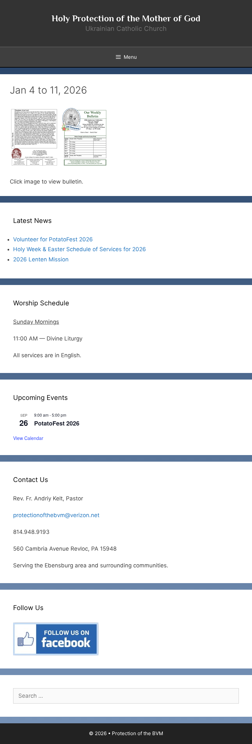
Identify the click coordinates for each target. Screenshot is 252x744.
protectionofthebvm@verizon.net (56, 515)
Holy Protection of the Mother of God (126, 18)
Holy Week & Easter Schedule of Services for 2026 (79, 249)
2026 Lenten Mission (41, 259)
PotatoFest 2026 (56, 423)
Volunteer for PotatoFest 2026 (53, 239)
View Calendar (28, 438)
